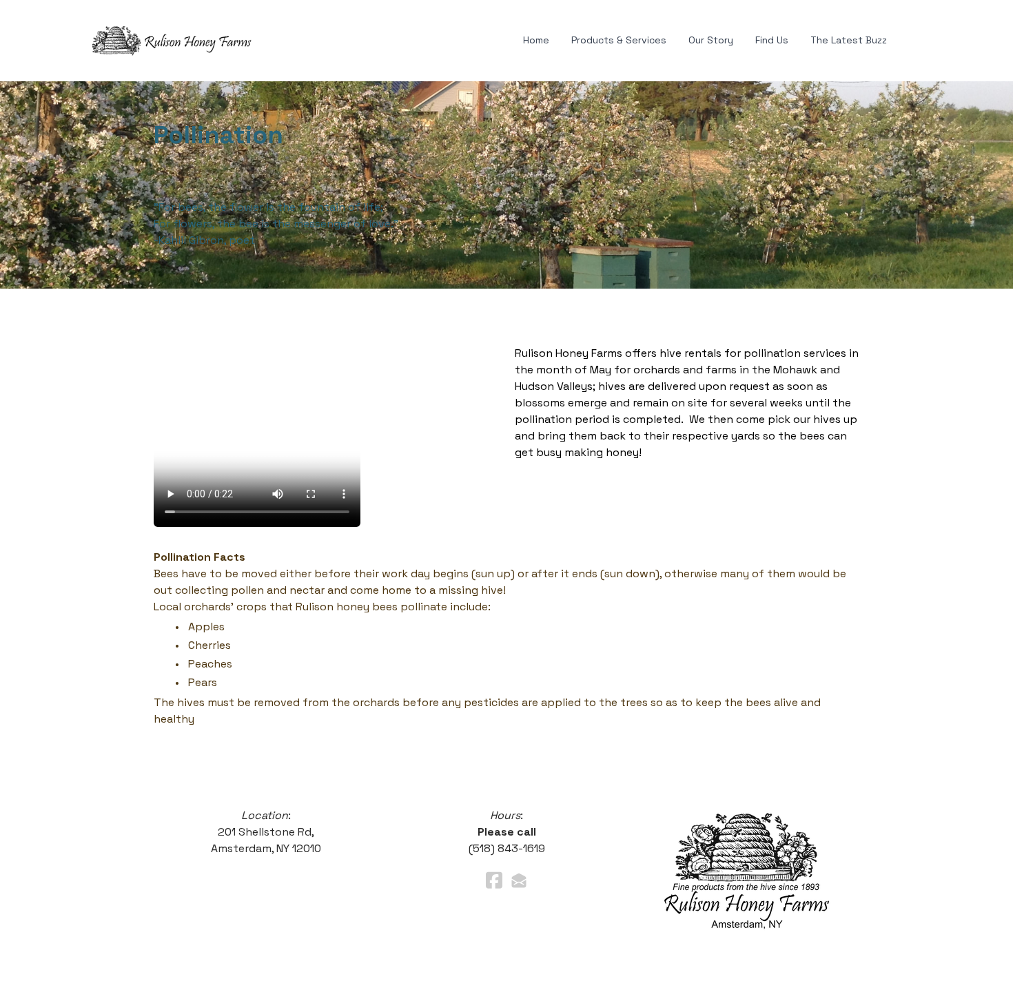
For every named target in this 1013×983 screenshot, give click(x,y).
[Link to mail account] (519, 880)
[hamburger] (277, 37)
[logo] (171, 40)
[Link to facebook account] (494, 880)
